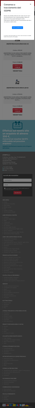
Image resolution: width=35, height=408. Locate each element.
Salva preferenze (17, 27)
